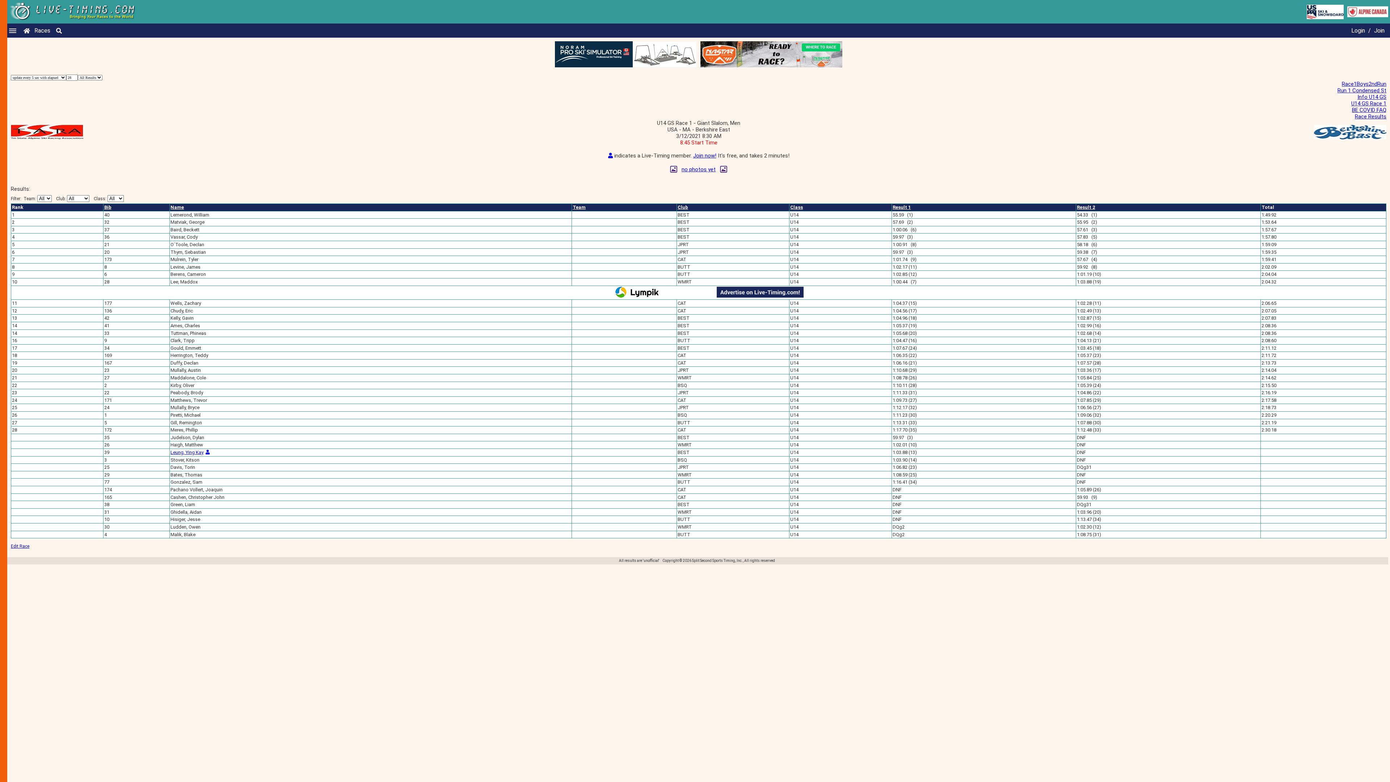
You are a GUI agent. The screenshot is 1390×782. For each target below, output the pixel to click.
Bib (107, 207)
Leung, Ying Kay (186, 452)
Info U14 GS (1371, 97)
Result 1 (902, 207)
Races (42, 30)
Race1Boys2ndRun (1364, 84)
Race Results (1370, 116)
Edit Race (20, 546)
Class (796, 207)
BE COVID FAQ (1369, 110)
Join (1379, 30)
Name (177, 207)
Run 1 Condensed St (1362, 90)
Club (683, 207)
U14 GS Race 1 (1368, 103)
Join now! (704, 155)
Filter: (23, 198)
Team (579, 207)
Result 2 (1086, 207)
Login (1358, 30)
